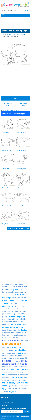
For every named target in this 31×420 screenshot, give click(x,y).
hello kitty (22, 319)
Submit (26, 411)
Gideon (4, 317)
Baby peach (15, 289)
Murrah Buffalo (21, 150)
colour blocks (19, 306)
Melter (9, 337)
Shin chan (15, 369)
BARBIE (4, 292)
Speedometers (13, 375)
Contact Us (8, 400)
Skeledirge (6, 372)
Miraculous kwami (11, 340)
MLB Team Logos (11, 343)
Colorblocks (7, 306)
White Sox (10, 389)
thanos (23, 380)
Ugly (4, 389)
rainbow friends (19, 364)
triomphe (24, 386)
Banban (24, 289)
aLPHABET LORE (7, 284)
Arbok (21, 284)
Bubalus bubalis (7, 206)
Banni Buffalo (21, 206)
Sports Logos (17, 377)
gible (23, 314)
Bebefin (11, 292)
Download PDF (8, 104)
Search (26, 10)
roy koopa (22, 367)
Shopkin (24, 369)
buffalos (12, 110)
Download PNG (23, 104)
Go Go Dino (21, 316)
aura (13, 287)
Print (15, 98)
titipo (9, 386)
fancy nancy (16, 311)
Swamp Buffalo (6, 150)
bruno (14, 298)
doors (25, 309)
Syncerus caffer (21, 132)
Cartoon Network (9, 300)
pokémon (16, 361)
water (17, 110)
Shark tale (5, 369)
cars (25, 298)
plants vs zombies (22, 358)
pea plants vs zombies (15, 355)
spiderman (24, 375)
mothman (5, 347)
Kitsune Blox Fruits (13, 330)
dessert (13, 309)
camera (20, 298)
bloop (12, 295)
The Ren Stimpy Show (11, 383)
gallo (4, 314)
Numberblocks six (8, 353)
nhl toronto (10, 350)
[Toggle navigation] (3, 15)
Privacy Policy (9, 402)
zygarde (12, 391)
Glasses (12, 316)
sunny (17, 380)
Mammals (16, 34)
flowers (24, 311)
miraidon (24, 340)
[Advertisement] (15, 23)
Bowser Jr (6, 298)
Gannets (17, 314)
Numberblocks (21, 350)
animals (7, 110)
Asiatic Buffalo (21, 224)
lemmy (18, 333)
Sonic (4, 375)
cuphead (5, 309)
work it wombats (21, 389)
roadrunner (13, 367)
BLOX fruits (19, 295)
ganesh (10, 314)
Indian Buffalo (6, 168)
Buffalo (23, 34)
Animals (8, 34)
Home (3, 34)
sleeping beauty (17, 372)
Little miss (5, 335)
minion (15, 337)
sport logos (6, 378)
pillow (4, 358)
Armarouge (6, 287)
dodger (19, 309)
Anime (15, 284)
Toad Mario (16, 386)
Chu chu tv (15, 303)
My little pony (16, 347)
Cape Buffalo (6, 188)
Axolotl (18, 287)
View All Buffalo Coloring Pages (18, 228)
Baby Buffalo (6, 224)
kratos (24, 330)
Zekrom (5, 391)
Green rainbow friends (10, 319)
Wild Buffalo (5, 132)
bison (17, 292)
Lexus (24, 333)
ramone (5, 367)
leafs (12, 333)
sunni (12, 380)
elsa (9, 311)
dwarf (4, 311)
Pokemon (6, 361)
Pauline (19, 353)
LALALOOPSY (6, 333)
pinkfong (11, 358)
